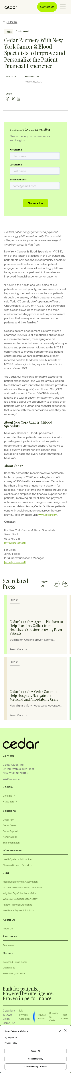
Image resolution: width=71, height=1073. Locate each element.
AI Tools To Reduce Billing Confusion (22, 887)
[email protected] (15, 542)
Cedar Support (10, 831)
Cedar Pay (8, 819)
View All (44, 583)
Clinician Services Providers (17, 865)
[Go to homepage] (10, 7)
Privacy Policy (42, 1016)
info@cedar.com (11, 779)
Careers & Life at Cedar (15, 961)
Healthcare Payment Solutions (19, 910)
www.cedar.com (47, 514)
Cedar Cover (9, 825)
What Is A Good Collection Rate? (20, 898)
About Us (8, 928)
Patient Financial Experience (17, 904)
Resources (8, 945)
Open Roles (9, 967)
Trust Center (64, 1016)
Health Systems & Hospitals (18, 859)
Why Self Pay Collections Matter (20, 893)
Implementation (11, 842)
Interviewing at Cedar (14, 973)
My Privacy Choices (24, 1014)
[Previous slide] (57, 584)
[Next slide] (65, 584)
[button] (62, 7)
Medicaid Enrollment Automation (20, 881)
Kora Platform (10, 836)
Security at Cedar (53, 1017)
